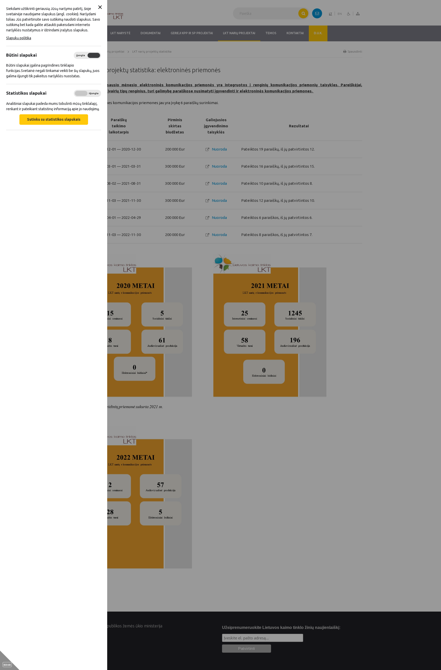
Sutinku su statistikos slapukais (53, 119)
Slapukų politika (18, 38)
